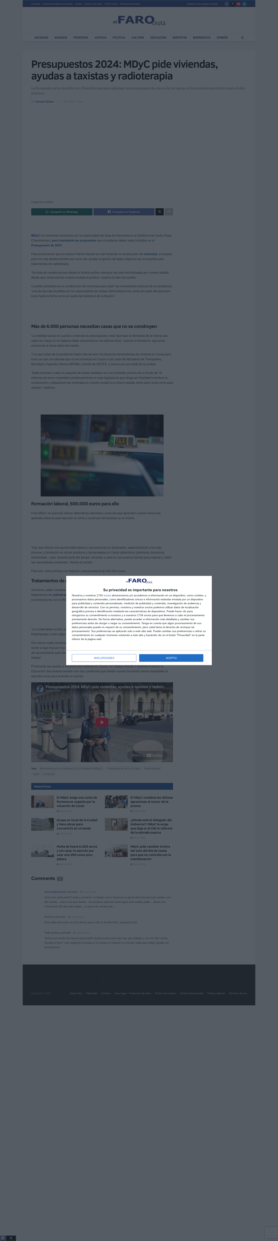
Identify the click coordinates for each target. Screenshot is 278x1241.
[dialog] (139, 620)
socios (107, 595)
